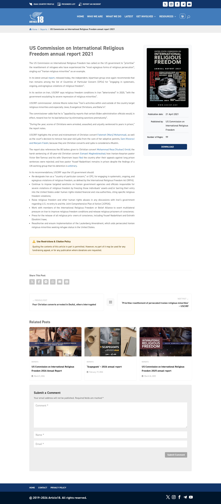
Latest (129, 16)
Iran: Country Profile (44, 4)
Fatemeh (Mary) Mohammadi (111, 134)
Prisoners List (68, 4)
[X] (32, 282)
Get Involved (144, 16)
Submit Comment (176, 454)
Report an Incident (92, 4)
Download (167, 146)
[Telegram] (46, 282)
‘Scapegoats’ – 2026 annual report (104, 366)
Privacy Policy (58, 488)
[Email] (59, 282)
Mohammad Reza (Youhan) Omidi (113, 149)
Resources (166, 16)
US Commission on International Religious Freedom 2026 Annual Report (53, 368)
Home (80, 16)
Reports (43, 29)
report (51, 77)
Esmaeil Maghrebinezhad (92, 153)
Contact (42, 488)
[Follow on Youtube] (189, 4)
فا (182, 16)
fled (81, 157)
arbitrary (72, 165)
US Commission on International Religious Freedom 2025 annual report (163, 368)
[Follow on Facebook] (177, 4)
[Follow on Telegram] (183, 4)
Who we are (95, 16)
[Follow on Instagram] (171, 4)
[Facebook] (39, 282)
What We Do (113, 16)
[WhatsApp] (52, 282)
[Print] (66, 282)
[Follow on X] (165, 4)
